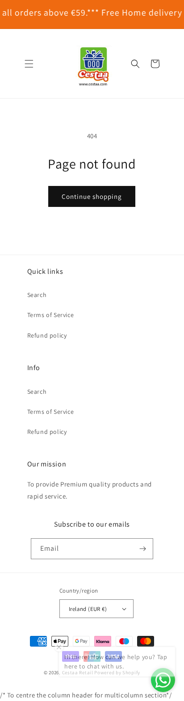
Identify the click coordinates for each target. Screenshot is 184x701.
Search (37, 295)
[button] (29, 64)
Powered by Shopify (117, 672)
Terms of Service (50, 315)
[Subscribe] (143, 548)
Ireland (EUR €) (88, 609)
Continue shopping (92, 196)
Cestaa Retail (77, 672)
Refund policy (47, 335)
